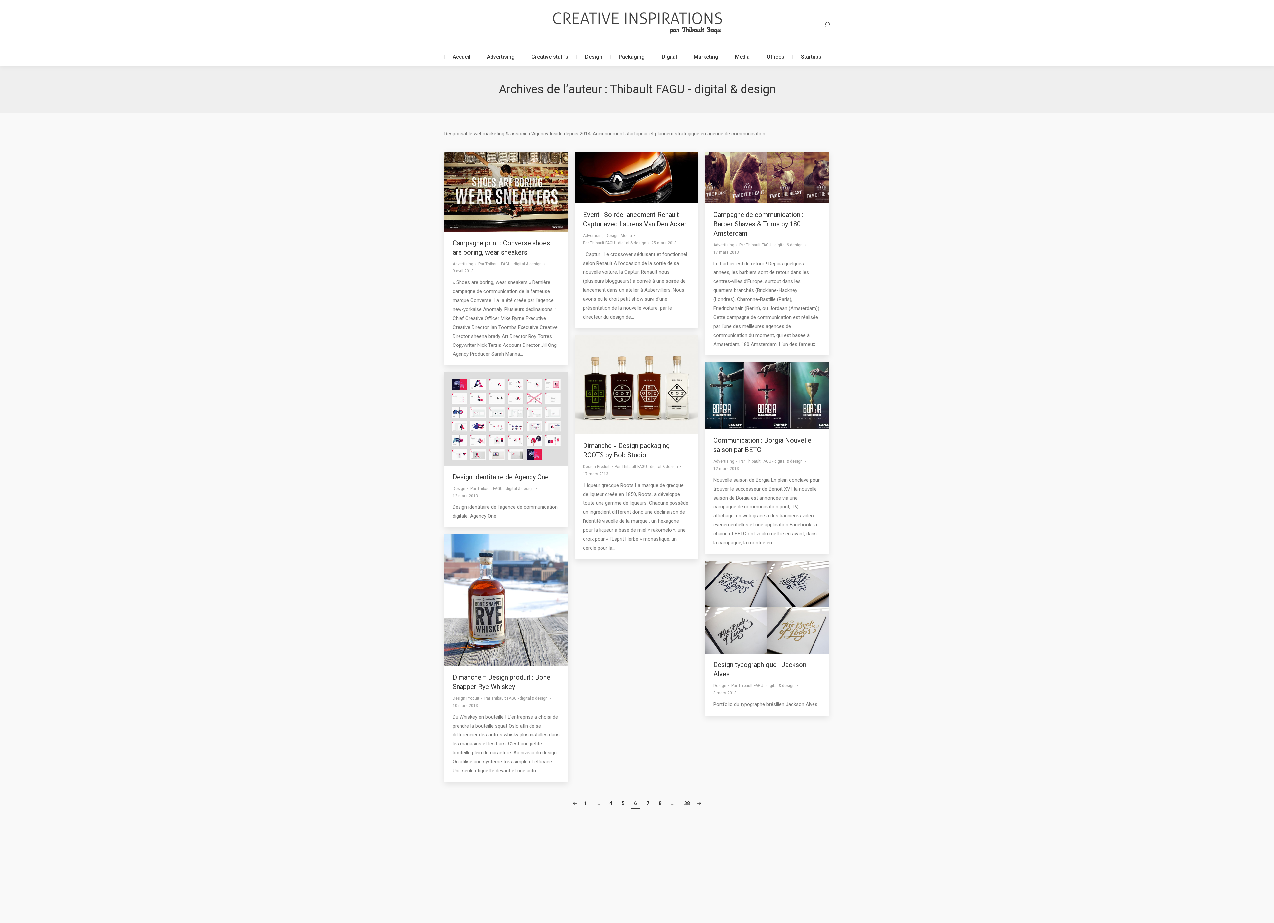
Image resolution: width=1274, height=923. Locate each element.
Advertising (463, 264)
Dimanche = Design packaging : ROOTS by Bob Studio (627, 450)
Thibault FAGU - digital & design (693, 89)
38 (687, 803)
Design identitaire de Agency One (501, 477)
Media (626, 235)
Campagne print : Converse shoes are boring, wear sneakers (501, 247)
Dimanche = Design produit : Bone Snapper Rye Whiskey (501, 682)
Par (510, 264)
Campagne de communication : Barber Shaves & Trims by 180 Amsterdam (758, 224)
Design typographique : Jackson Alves (759, 669)
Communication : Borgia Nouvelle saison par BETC (762, 445)
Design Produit (596, 466)
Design (612, 235)
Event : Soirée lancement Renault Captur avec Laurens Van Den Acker (635, 219)
